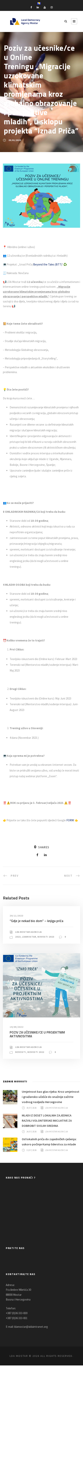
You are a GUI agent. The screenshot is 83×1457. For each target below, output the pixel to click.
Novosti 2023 (45, 936)
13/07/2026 (31, 1150)
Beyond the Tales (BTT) (47, 264)
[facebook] (31, 7)
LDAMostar (29, 936)
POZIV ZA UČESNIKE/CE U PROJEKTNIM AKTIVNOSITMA (37, 1034)
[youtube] (45, 7)
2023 (18, 936)
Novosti (20, 1052)
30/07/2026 (31, 1107)
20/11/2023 (16, 915)
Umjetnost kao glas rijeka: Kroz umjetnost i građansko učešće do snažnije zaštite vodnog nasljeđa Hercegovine (50, 1097)
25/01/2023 (14, 140)
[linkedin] (38, 7)
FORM (70, 820)
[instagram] (52, 7)
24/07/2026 (31, 1131)
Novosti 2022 (35, 1052)
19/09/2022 (16, 1026)
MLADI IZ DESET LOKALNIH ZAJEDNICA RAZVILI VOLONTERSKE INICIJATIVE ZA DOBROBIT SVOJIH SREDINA (47, 1120)
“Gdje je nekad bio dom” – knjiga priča (36, 920)
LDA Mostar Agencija (28, 932)
